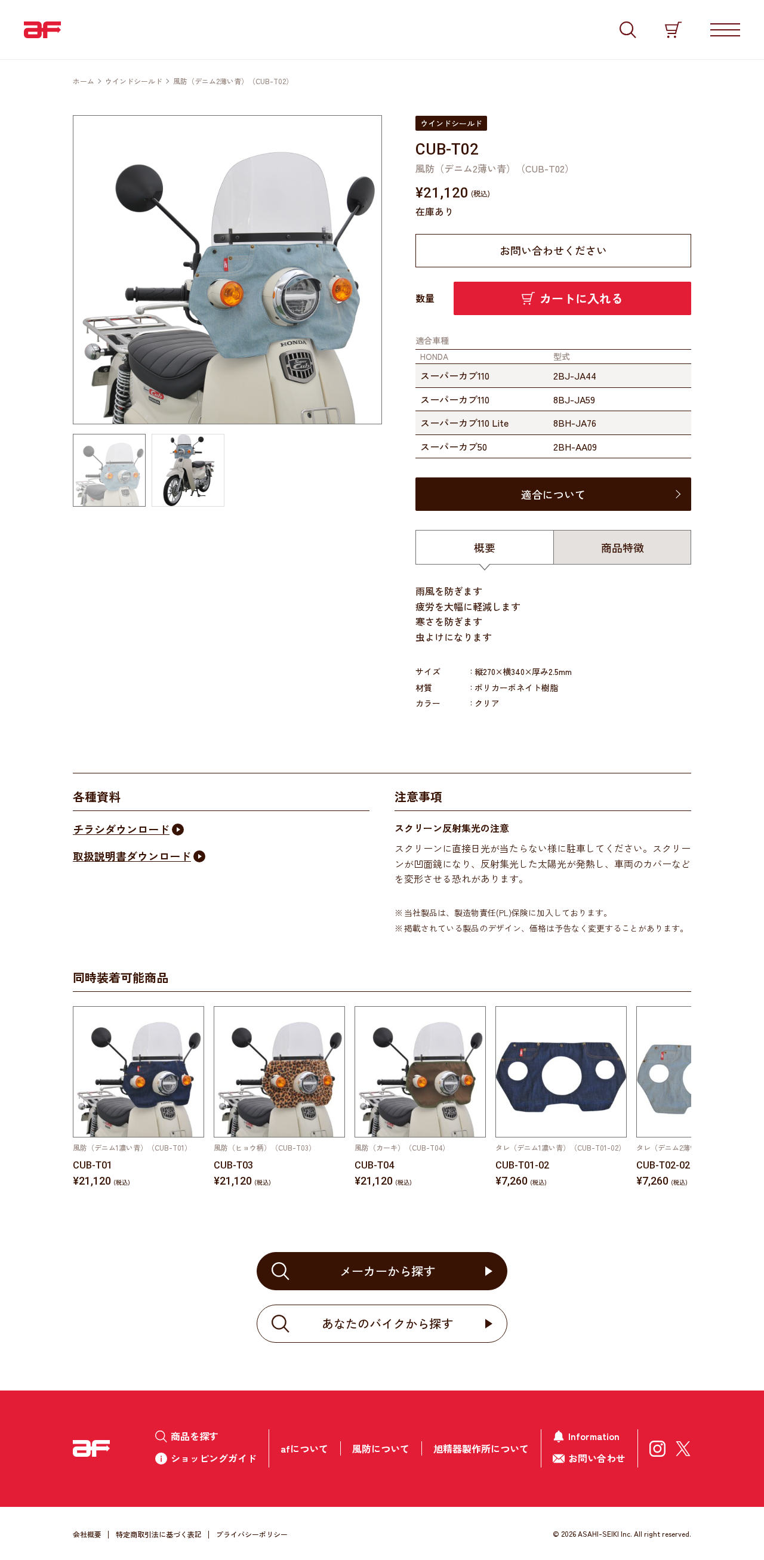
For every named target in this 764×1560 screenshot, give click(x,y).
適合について (553, 494)
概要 (484, 547)
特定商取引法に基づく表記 (159, 1534)
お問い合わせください (553, 250)
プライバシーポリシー (252, 1534)
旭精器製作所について (481, 1448)
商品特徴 (622, 547)
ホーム (83, 81)
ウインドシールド (133, 81)
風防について (380, 1448)
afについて (304, 1448)
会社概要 (87, 1534)
